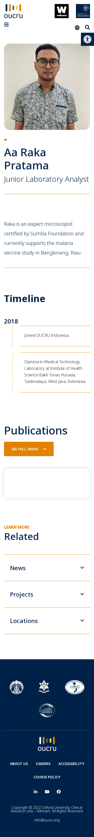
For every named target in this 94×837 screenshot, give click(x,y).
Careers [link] (43, 763)
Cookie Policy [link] (47, 777)
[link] (87, 39)
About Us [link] (19, 763)
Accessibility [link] (71, 763)
